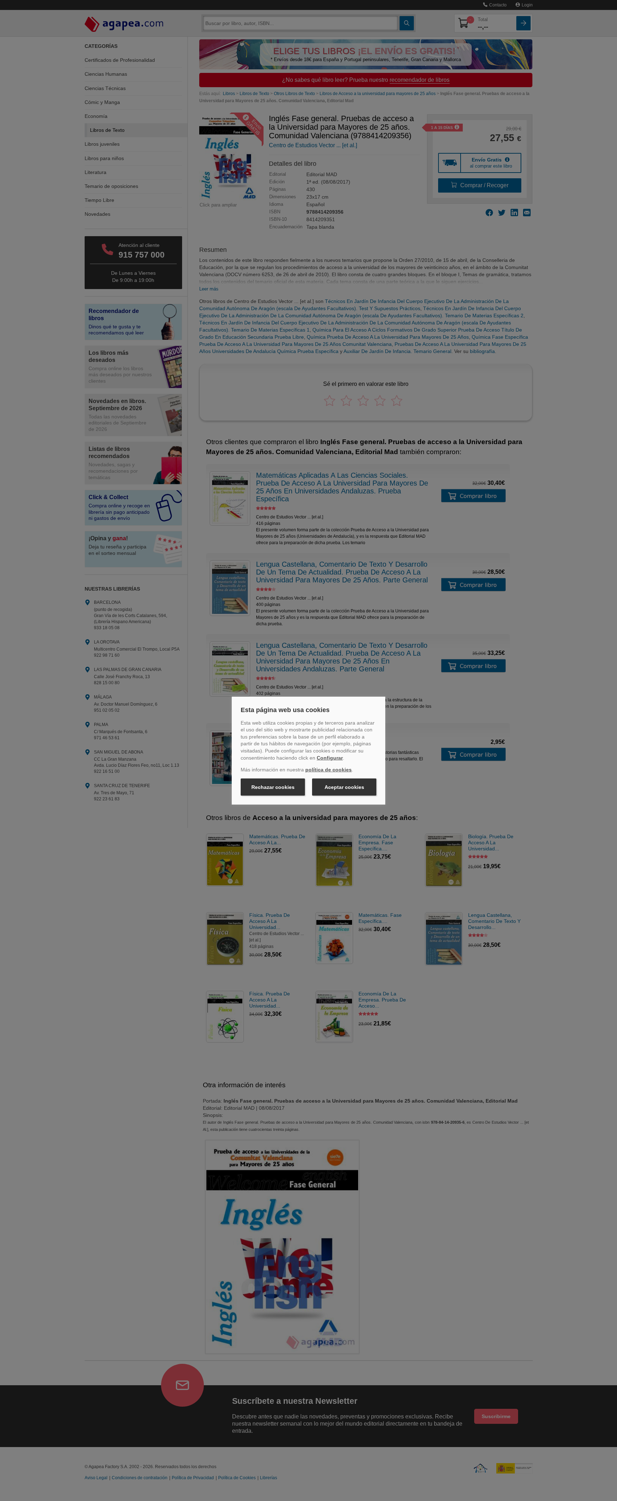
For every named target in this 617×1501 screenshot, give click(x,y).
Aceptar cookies (344, 787)
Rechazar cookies (273, 787)
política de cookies (328, 769)
